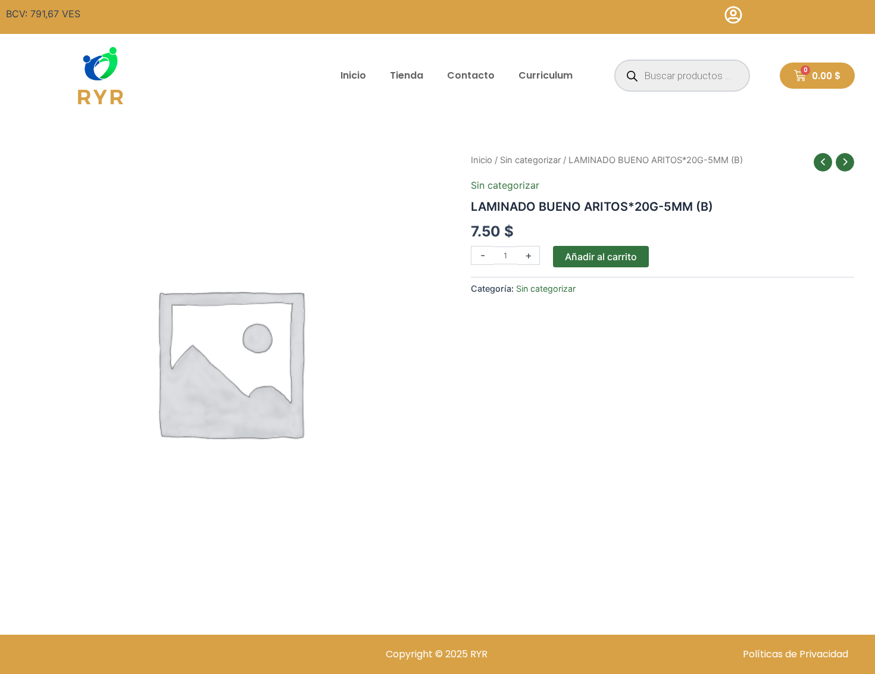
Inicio (353, 75)
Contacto (471, 75)
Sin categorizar (530, 160)
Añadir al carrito (601, 257)
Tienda (406, 75)
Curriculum (545, 75)
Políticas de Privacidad (795, 654)
